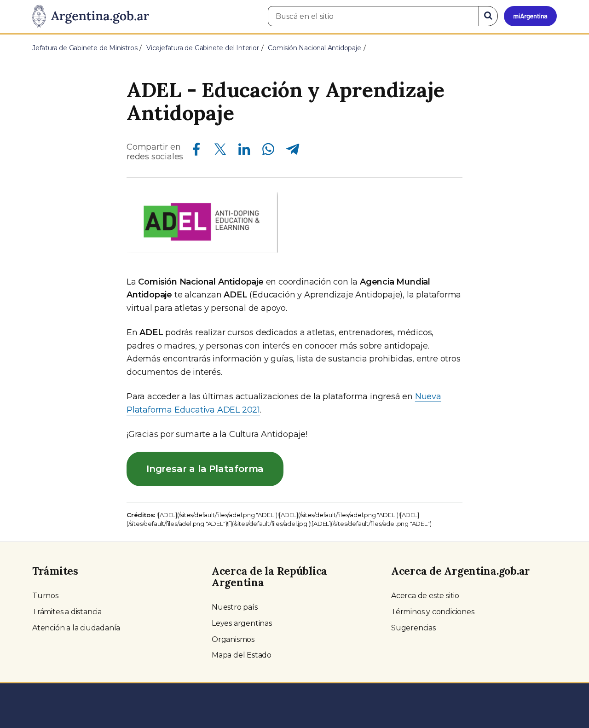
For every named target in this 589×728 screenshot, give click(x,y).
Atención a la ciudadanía (76, 627)
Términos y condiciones (432, 611)
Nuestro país (235, 607)
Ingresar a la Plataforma (205, 468)
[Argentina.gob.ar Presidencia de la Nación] (90, 16)
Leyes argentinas (242, 623)
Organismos (233, 639)
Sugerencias (413, 627)
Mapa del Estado (241, 655)
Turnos (45, 595)
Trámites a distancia (67, 611)
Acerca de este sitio (425, 595)
